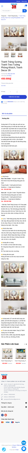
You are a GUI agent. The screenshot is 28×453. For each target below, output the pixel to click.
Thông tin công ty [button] (6, 403)
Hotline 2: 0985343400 (9, 397)
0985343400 (10, 101)
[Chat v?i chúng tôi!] (23, 448)
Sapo (17, 449)
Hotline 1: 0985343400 (9, 394)
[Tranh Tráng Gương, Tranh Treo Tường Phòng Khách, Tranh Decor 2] (21, 353)
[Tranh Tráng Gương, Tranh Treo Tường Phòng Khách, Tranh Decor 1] (7, 353)
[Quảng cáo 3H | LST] (4, 376)
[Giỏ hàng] (25, 6)
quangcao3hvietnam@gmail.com (12, 399)
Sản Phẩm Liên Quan (10, 344)
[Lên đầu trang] (24, 437)
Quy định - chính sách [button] (7, 407)
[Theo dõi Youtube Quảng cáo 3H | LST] (5, 415)
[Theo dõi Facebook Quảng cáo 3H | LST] (2, 415)
